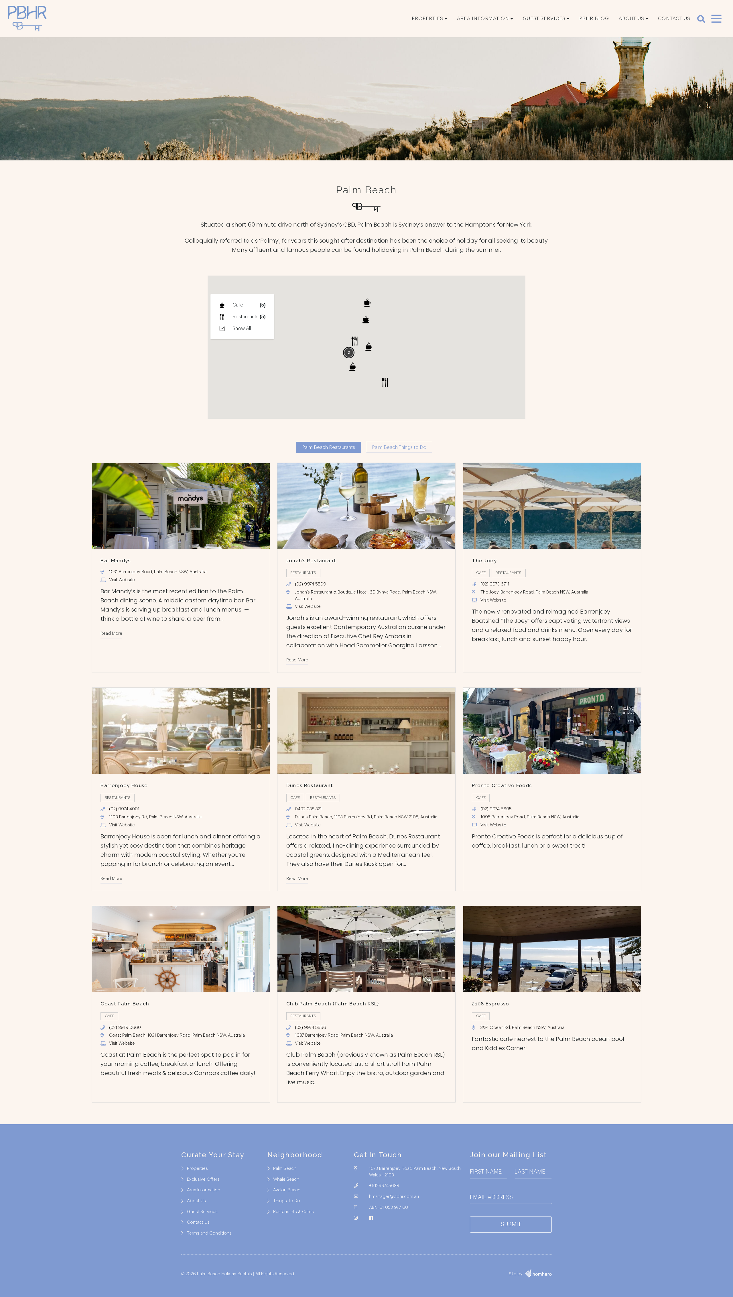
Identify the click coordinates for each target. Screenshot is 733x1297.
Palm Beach (284, 1168)
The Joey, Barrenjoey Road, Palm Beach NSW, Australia (534, 592)
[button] (367, 302)
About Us (631, 18)
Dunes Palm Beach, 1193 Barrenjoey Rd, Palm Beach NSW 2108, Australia (366, 817)
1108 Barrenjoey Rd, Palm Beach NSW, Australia (155, 817)
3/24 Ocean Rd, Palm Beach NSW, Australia (522, 1027)
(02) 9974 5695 (496, 809)
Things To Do (286, 1201)
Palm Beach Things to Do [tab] (399, 447)
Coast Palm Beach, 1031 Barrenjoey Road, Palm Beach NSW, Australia (177, 1035)
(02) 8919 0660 (125, 1027)
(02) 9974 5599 (310, 584)
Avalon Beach (286, 1190)
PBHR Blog (594, 18)
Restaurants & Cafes (293, 1212)
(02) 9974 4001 (124, 809)
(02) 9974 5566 (310, 1027)
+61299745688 (384, 1186)
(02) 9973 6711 (494, 584)
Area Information (483, 18)
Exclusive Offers (203, 1179)
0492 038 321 (308, 809)
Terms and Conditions (209, 1233)
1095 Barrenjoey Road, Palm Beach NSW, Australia (529, 817)
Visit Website (122, 580)
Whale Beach (286, 1179)
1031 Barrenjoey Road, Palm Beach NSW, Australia (157, 572)
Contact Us (674, 18)
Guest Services (544, 18)
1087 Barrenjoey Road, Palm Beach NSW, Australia (344, 1035)
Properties (427, 18)
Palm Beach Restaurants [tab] (328, 447)
